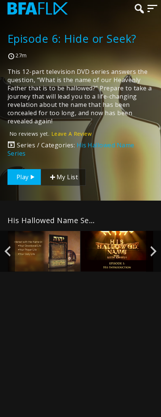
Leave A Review (71, 133)
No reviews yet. (50, 133)
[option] (44, 251)
